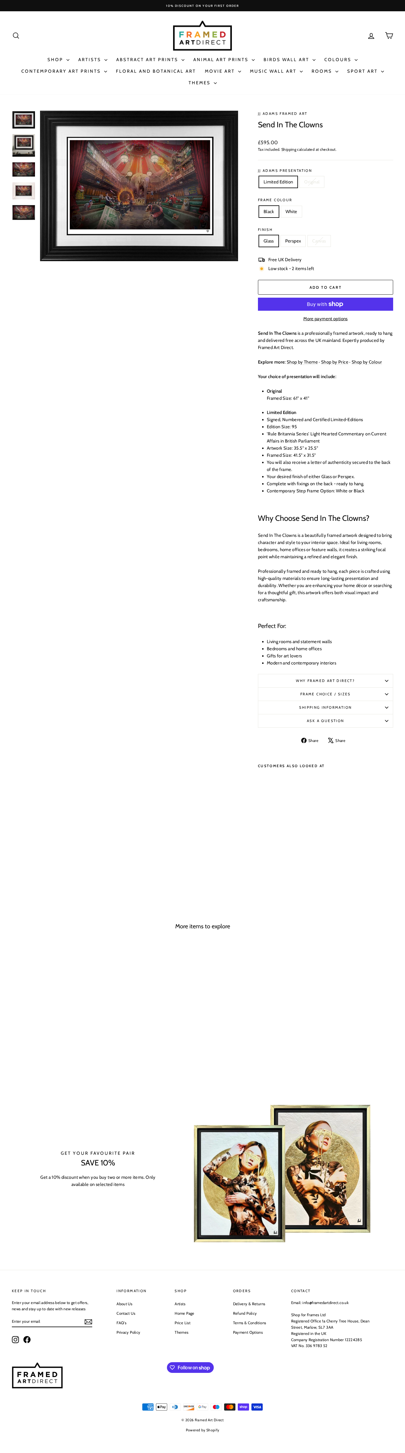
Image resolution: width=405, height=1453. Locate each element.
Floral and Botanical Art (156, 71)
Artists (90, 59)
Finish (265, 229)
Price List (182, 1322)
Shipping (288, 149)
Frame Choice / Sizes (325, 694)
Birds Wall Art (287, 59)
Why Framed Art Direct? (325, 680)
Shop (56, 59)
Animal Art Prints (221, 59)
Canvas (319, 241)
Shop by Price (334, 362)
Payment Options (248, 1332)
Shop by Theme (302, 362)
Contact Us (126, 1313)
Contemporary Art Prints (62, 71)
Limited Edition (278, 182)
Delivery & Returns (249, 1303)
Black (269, 211)
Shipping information (325, 707)
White (291, 211)
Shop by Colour (367, 362)
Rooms (323, 71)
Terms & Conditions (249, 1322)
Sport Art (363, 71)
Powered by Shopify (202, 1430)
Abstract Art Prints (148, 59)
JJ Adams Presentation (285, 170)
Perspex (293, 241)
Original (312, 182)
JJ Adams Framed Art (282, 113)
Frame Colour (275, 200)
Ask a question (325, 720)
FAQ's (121, 1322)
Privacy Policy (128, 1332)
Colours (338, 59)
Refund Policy (245, 1313)
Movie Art (221, 71)
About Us (124, 1303)
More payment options (325, 318)
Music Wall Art (274, 71)
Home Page (184, 1313)
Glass (269, 241)
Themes (200, 82)
